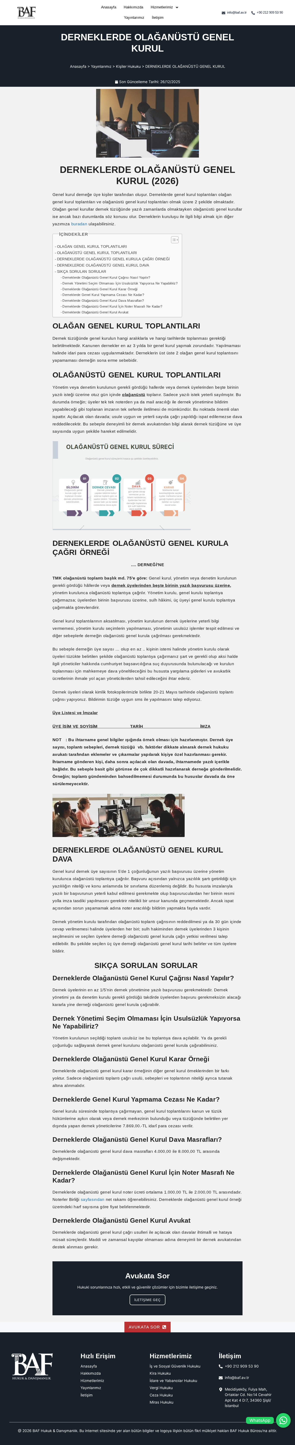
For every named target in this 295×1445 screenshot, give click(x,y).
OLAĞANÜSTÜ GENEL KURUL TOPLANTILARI (97, 253)
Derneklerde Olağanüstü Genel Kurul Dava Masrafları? (103, 300)
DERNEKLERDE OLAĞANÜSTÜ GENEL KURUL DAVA (104, 265)
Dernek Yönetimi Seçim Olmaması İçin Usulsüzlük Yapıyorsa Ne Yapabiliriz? (120, 283)
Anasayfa (108, 7)
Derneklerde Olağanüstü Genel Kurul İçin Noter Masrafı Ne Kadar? (112, 306)
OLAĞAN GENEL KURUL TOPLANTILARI (92, 246)
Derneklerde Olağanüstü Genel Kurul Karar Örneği (100, 289)
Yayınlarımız (134, 18)
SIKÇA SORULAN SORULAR (82, 271)
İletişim (157, 18)
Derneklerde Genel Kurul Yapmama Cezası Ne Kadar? (103, 295)
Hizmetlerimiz (162, 7)
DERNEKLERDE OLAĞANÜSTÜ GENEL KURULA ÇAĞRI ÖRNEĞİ (113, 259)
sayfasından (92, 1199)
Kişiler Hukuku (128, 66)
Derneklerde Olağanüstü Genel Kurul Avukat (96, 312)
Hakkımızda (133, 7)
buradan (79, 224)
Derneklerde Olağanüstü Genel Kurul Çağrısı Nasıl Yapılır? (106, 277)
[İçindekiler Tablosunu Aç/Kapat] (173, 239)
